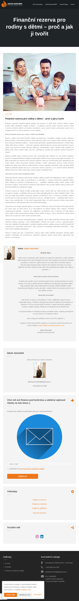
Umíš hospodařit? (51, 4)
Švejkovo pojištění (39, 508)
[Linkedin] (41, 537)
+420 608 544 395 (52, 567)
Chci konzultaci (38, 4)
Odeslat (22, 476)
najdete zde (25, 590)
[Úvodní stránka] (12, 4)
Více (72, 4)
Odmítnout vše (25, 595)
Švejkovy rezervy (39, 500)
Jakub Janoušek (31, 249)
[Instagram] (37, 537)
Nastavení (38, 594)
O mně (7, 563)
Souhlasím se (15, 469)
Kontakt (8, 567)
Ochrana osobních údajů (14, 571)
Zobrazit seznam (39, 513)
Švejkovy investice (39, 504)
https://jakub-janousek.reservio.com (51, 325)
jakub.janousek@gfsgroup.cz (56, 572)
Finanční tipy (64, 4)
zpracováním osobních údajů (32, 469)
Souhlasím (10, 595)
